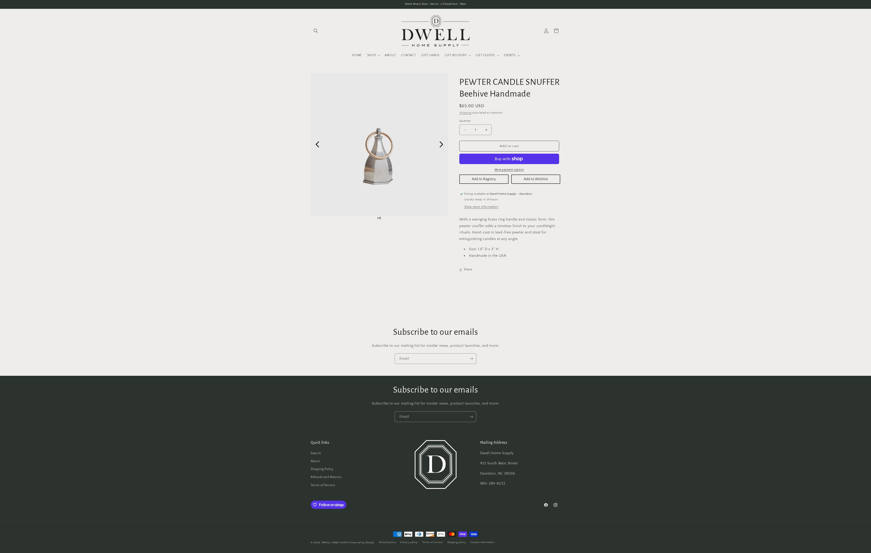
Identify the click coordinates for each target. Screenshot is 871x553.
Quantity (465, 120)
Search (316, 453)
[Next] (441, 144)
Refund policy (387, 542)
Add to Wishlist (536, 179)
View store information (481, 207)
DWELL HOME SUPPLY (335, 542)
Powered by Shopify (362, 542)
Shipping (465, 112)
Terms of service (432, 542)
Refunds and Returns (326, 477)
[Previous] (317, 144)
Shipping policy (456, 542)
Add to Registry (484, 179)
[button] (316, 31)
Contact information (482, 542)
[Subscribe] (471, 358)
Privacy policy (409, 542)
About (315, 461)
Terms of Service (323, 485)
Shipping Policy (322, 469)
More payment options (509, 169)
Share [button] (468, 269)
